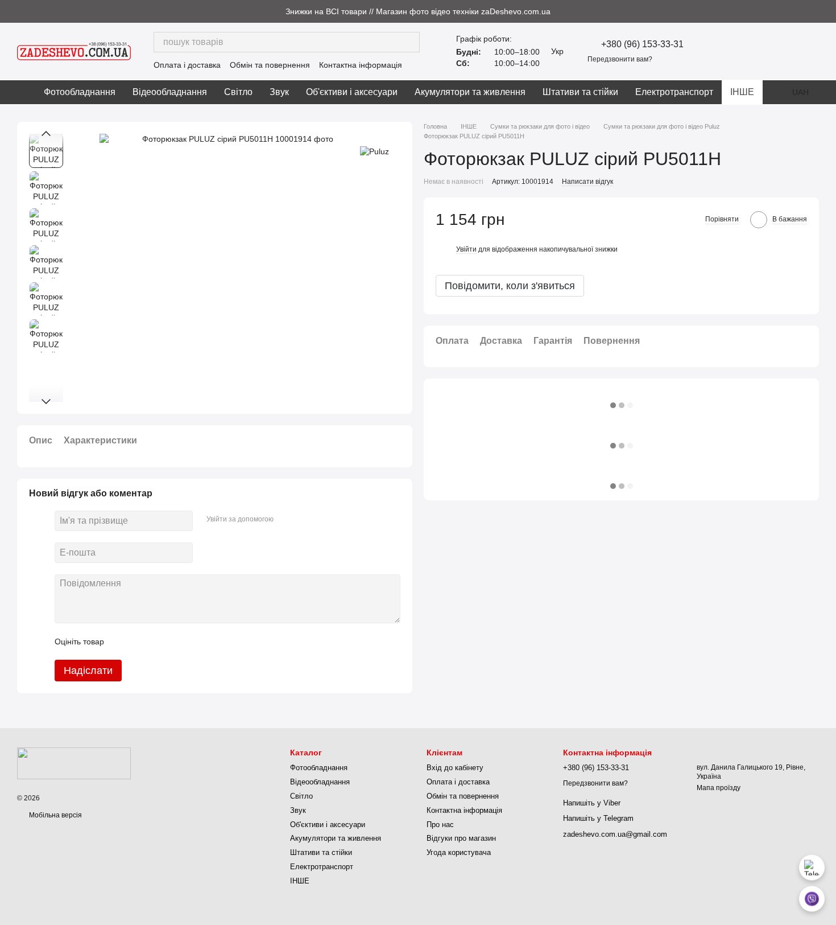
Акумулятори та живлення (470, 92)
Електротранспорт (674, 92)
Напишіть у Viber (591, 803)
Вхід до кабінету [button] (455, 767)
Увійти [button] (466, 249)
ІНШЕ (742, 92)
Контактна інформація (360, 64)
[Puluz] (374, 150)
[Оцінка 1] (123, 641)
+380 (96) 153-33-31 (642, 44)
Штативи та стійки (580, 92)
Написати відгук (587, 182)
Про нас (440, 824)
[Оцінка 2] (141, 641)
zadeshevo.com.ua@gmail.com (615, 834)
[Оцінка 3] (159, 641)
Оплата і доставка (187, 64)
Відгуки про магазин (461, 838)
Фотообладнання (79, 92)
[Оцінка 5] (196, 641)
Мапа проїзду (718, 788)
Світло (238, 92)
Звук (279, 92)
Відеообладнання (170, 92)
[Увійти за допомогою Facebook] (286, 519)
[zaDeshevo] (74, 763)
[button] (826, 11)
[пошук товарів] (409, 42)
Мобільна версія (54, 815)
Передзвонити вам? (619, 59)
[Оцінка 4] (177, 641)
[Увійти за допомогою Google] (304, 519)
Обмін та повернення (270, 64)
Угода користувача (459, 852)
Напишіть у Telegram (598, 818)
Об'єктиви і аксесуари (352, 92)
